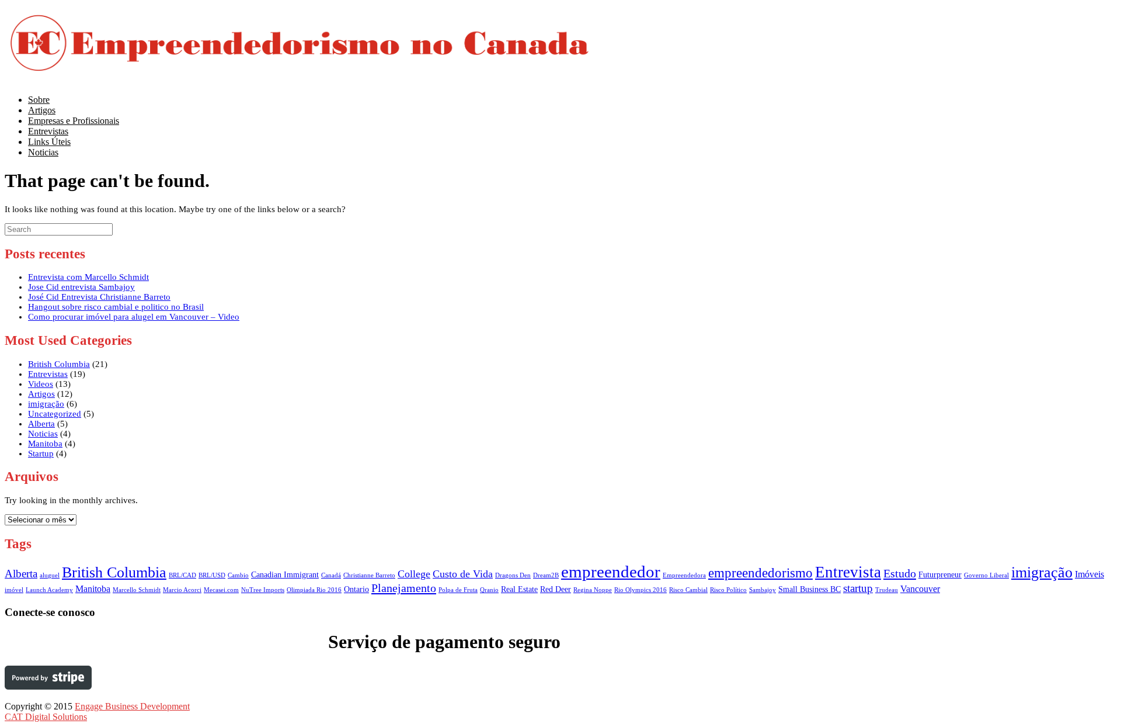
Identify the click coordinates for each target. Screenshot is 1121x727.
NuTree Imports (262, 590)
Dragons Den (513, 575)
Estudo (899, 573)
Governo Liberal (986, 575)
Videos (40, 384)
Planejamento (403, 587)
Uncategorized (54, 413)
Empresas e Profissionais (73, 121)
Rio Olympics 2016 (640, 590)
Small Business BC (809, 589)
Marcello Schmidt (137, 590)
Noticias (43, 152)
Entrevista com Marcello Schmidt (88, 277)
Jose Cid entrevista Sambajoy (81, 287)
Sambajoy (762, 590)
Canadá (331, 575)
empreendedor (610, 571)
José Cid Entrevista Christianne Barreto (99, 297)
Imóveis (1089, 574)
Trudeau (886, 590)
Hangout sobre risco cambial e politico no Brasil (116, 306)
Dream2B (546, 575)
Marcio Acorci (182, 590)
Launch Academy (49, 590)
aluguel (50, 575)
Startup (41, 453)
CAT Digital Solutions (46, 717)
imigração (46, 403)
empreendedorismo (760, 572)
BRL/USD (212, 575)
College (414, 574)
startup (858, 588)
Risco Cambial (688, 590)
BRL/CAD (182, 575)
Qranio (489, 590)
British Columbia (59, 364)
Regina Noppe (592, 590)
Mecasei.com (221, 590)
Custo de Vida (463, 574)
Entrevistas (48, 374)
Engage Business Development (132, 706)
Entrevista (848, 572)
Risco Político (728, 590)
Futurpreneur (940, 574)
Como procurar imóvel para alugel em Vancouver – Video (133, 316)
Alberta (41, 423)
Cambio (238, 575)
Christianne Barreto (369, 575)
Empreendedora (684, 575)
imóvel (14, 590)
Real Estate (519, 589)
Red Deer (555, 589)
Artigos (41, 394)
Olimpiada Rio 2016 (314, 590)
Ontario (356, 589)
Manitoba (45, 443)
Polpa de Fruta (458, 590)
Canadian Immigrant (285, 574)
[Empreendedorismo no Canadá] (299, 74)
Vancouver (920, 589)
